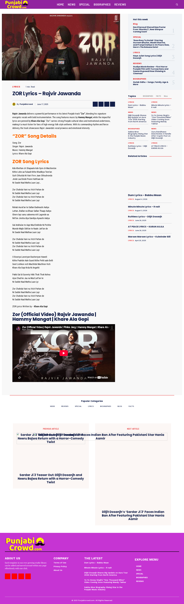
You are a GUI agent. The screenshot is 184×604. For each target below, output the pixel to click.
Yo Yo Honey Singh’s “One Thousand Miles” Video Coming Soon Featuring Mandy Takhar (161, 119)
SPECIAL (137, 37)
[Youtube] (171, 4)
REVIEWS (137, 63)
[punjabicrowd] (14, 104)
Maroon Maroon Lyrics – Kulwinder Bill (149, 236)
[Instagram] (161, 4)
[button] (177, 4)
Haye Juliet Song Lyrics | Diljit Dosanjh (147, 56)
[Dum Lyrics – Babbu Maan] (150, 175)
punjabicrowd (26, 104)
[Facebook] (155, 4)
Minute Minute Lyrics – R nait (161, 106)
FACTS (158, 96)
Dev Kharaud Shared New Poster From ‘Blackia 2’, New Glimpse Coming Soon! (149, 29)
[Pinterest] (106, 104)
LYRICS (16, 87)
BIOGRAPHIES (139, 79)
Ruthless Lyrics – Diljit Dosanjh (137, 147)
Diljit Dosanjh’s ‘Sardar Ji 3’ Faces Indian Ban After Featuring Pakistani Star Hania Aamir (133, 515)
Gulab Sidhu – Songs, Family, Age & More (150, 83)
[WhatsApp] (112, 104)
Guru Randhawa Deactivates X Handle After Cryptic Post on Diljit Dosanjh (161, 135)
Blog (135, 24)
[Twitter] (166, 4)
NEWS (130, 112)
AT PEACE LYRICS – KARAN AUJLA (159, 147)
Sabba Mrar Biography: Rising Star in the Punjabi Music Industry (138, 135)
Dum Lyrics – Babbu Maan (137, 106)
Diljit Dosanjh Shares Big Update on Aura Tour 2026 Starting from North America (137, 118)
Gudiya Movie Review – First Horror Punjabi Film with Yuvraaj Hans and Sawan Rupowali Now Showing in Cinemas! (150, 70)
